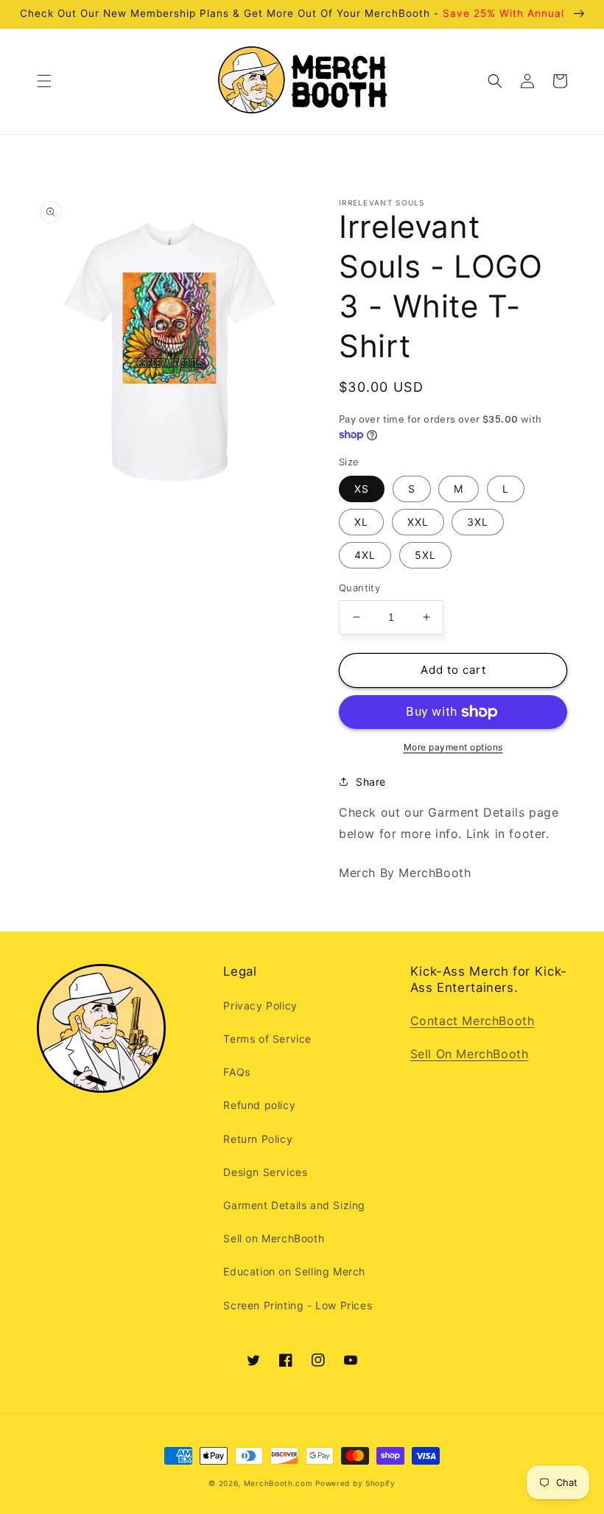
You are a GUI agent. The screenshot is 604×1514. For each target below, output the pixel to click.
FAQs (236, 1072)
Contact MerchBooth (472, 1020)
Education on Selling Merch (294, 1271)
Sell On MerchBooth (469, 1053)
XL (361, 521)
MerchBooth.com (278, 1483)
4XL (365, 555)
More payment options (453, 747)
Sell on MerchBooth (273, 1238)
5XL (425, 555)
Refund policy (259, 1105)
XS (361, 488)
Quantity (359, 588)
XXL (418, 521)
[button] (44, 81)
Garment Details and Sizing (294, 1205)
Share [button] (371, 781)
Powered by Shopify (355, 1483)
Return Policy (257, 1139)
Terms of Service (267, 1038)
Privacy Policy (260, 1005)
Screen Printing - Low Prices (297, 1305)
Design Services (265, 1172)
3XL (477, 521)
